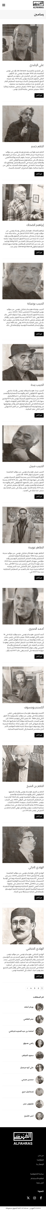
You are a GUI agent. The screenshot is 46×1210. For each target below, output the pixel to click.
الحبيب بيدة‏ (37, 384)
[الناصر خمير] (23, 123)
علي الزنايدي (37, 65)
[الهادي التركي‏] (23, 845)
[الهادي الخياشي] (23, 926)
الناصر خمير (37, 146)
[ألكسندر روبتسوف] (23, 685)
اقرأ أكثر (39, 95)
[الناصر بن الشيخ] (23, 763)
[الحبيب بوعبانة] (23, 281)
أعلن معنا (40, 1183)
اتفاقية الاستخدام (37, 1178)
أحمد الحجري (36, 628)
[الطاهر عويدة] (23, 525)
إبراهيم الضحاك (35, 224)
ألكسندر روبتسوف (34, 707)
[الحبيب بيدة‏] (23, 362)
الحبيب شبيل (36, 466)
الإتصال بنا (40, 1164)
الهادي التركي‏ (36, 867)
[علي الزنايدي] (23, 42)
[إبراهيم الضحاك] (23, 202)
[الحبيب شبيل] (23, 443)
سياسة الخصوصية (37, 1174)
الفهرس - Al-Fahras (28, 1208)
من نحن (41, 1155)
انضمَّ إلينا (40, 1160)
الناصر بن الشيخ (35, 786)
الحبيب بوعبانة (35, 303)
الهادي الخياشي (35, 948)
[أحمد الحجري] (23, 606)
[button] (3, 5)
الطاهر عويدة (36, 547)
